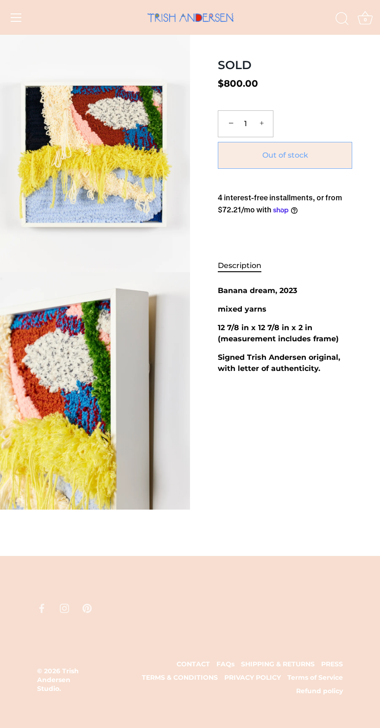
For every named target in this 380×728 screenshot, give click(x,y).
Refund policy (319, 691)
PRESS (332, 664)
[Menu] (16, 17)
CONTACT (193, 664)
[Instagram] (64, 607)
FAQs (225, 664)
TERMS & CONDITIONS (180, 677)
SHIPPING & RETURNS (278, 664)
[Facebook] (41, 607)
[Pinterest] (87, 607)
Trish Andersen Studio (58, 679)
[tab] (244, 265)
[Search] (342, 19)
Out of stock (285, 155)
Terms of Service (315, 677)
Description (239, 265)
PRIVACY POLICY (252, 677)
